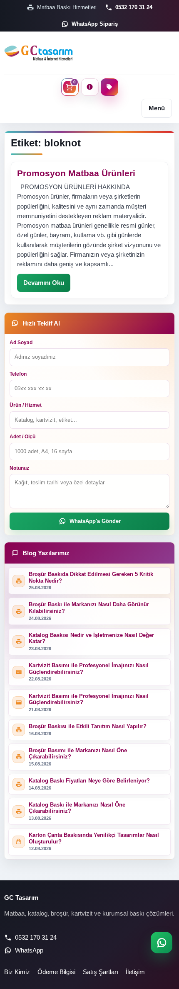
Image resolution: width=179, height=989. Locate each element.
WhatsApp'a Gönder (95, 521)
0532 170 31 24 (133, 7)
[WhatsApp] (161, 942)
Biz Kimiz (17, 971)
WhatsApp (29, 950)
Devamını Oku (43, 282)
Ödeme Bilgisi (56, 971)
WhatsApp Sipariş (95, 24)
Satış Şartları (100, 971)
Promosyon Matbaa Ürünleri (76, 173)
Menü (157, 108)
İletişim (135, 971)
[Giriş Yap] (90, 87)
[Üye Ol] (109, 87)
